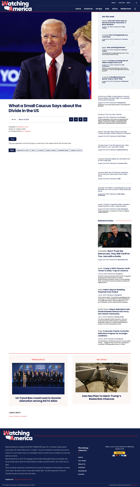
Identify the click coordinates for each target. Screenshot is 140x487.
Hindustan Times (22, 127)
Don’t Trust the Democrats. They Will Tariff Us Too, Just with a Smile (113, 146)
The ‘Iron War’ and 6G (113, 114)
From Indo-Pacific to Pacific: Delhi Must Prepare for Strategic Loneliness (113, 333)
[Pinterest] (81, 119)
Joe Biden (40, 150)
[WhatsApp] (85, 119)
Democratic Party (23, 150)
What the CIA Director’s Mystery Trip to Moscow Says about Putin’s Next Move (113, 174)
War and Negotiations (116, 47)
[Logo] (16, 6)
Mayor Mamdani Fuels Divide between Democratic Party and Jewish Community (114, 311)
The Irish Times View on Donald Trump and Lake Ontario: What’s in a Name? (114, 132)
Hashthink (134, 485)
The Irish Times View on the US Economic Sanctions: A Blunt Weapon (114, 23)
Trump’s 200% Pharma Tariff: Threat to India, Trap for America (114, 269)
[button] (135, 8)
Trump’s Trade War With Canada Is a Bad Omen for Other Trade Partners (114, 205)
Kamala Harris (51, 150)
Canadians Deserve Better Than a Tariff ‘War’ (113, 78)
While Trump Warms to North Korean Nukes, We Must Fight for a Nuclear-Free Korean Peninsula (114, 98)
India (33, 150)
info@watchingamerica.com (23, 479)
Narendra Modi (63, 150)
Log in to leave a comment (18, 416)
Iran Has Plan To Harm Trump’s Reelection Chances (101, 398)
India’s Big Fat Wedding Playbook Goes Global (111, 290)
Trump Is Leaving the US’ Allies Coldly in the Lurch (115, 62)
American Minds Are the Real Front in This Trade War (114, 160)
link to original (25, 131)
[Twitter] (136, 3)
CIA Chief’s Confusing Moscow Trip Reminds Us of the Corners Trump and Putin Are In (114, 189)
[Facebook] (71, 119)
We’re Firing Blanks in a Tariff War (115, 36)
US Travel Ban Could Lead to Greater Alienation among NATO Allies (38, 400)
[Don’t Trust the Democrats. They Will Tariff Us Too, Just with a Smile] (114, 236)
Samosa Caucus (76, 150)
